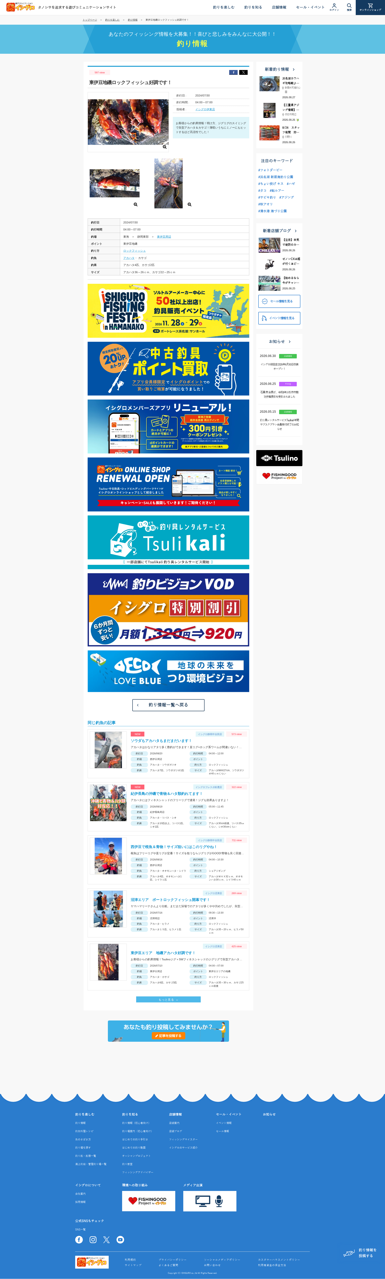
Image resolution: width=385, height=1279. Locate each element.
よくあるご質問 (168, 1265)
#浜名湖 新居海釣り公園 (275, 177)
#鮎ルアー (277, 191)
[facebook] (233, 72)
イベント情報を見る (281, 318)
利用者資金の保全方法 (272, 1265)
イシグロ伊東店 (205, 109)
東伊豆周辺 (164, 236)
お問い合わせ (212, 1265)
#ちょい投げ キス (271, 184)
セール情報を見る (281, 301)
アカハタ (129, 258)
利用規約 (130, 1260)
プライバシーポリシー (173, 1260)
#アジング (286, 197)
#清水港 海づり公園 (272, 211)
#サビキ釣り (267, 197)
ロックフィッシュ (134, 250)
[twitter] (243, 72)
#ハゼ (291, 184)
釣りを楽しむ (112, 19)
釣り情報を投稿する (368, 1253)
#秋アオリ (265, 204)
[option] (115, 184)
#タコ (262, 191)
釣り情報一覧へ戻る (168, 705)
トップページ (90, 19)
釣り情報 (133, 19)
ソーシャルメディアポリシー (222, 1260)
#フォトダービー (270, 170)
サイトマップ (133, 1265)
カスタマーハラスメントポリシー (279, 1260)
